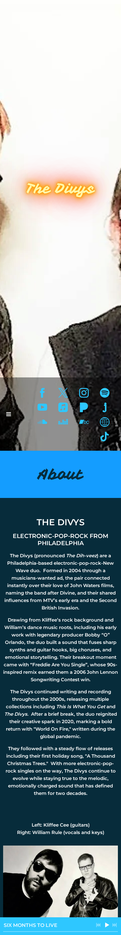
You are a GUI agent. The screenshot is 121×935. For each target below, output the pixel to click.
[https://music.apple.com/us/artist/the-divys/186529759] (63, 407)
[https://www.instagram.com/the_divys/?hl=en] (84, 393)
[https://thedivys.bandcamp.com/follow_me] (84, 422)
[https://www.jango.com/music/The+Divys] (105, 407)
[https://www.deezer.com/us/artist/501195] (63, 422)
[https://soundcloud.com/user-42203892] (42, 422)
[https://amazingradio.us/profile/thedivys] (105, 422)
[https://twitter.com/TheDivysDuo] (63, 393)
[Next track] (114, 925)
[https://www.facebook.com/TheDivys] (42, 393)
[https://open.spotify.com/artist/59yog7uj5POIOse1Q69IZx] (105, 393)
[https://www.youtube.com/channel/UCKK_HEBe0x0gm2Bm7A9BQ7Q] (42, 407)
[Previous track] (98, 925)
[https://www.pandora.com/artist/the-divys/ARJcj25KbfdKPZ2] (84, 407)
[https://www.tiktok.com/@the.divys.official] (105, 436)
